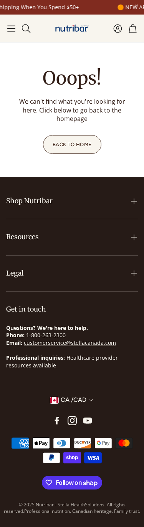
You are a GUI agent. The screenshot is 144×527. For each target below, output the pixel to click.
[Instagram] (72, 420)
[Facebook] (56, 420)
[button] (11, 28)
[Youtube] (87, 420)
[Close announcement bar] (136, 5)
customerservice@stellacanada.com (70, 342)
